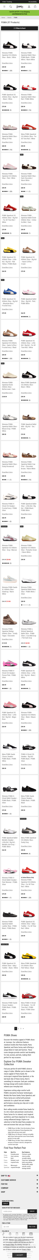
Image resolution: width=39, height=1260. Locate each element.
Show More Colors (7, 63)
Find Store (32, 1227)
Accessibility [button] (33, 2)
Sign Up (5, 1203)
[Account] (29, 7)
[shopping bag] (35, 6)
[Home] (19, 7)
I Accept (19, 1255)
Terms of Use (28, 1217)
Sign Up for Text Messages (11, 1208)
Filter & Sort (20, 28)
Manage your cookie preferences (19, 1240)
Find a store (6, 1223)
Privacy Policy (10, 1245)
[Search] (11, 6)
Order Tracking (7, 2)
